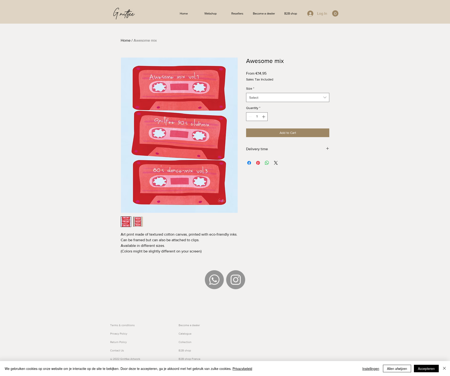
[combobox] (287, 97)
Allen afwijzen (397, 368)
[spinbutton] (257, 117)
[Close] (444, 368)
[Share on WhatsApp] (267, 163)
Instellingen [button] (370, 368)
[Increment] (264, 117)
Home (126, 40)
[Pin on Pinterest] (258, 163)
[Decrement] (250, 117)
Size (250, 88)
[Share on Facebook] (249, 163)
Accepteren (426, 368)
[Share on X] (276, 163)
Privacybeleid (242, 368)
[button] (335, 13)
